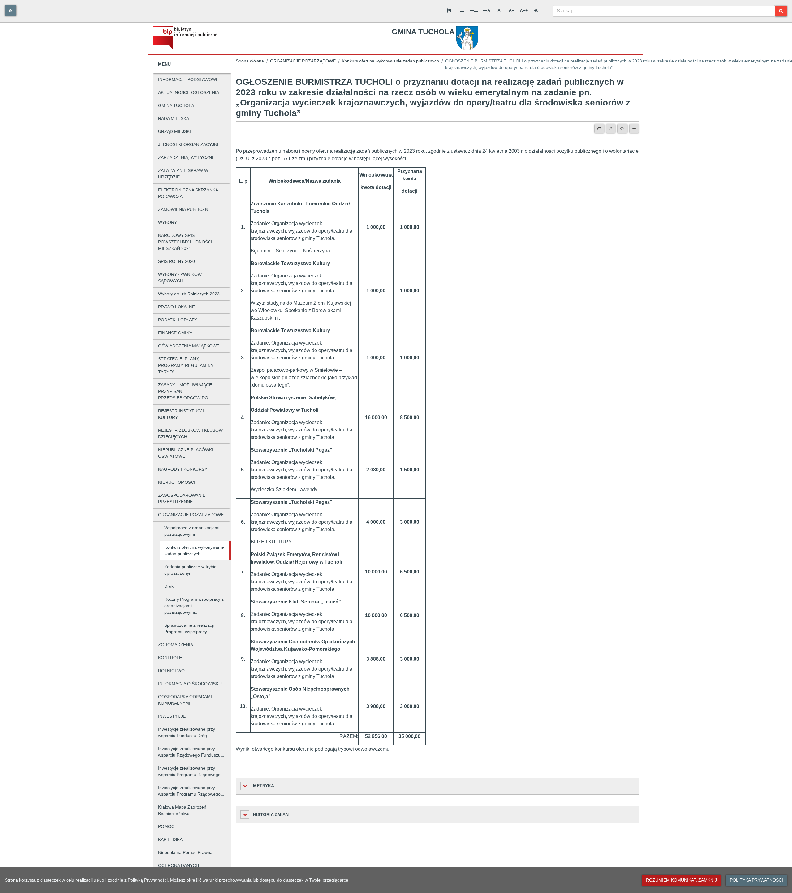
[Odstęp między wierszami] (461, 10)
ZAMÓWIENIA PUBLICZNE (184, 209)
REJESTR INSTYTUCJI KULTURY (181, 414)
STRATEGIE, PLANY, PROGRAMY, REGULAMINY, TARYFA (186, 365)
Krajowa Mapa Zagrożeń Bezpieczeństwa (182, 810)
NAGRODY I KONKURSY (182, 469)
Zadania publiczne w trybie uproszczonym (190, 570)
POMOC (166, 826)
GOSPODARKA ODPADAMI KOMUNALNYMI (185, 700)
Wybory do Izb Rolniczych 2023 (189, 293)
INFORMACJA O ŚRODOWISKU (190, 683)
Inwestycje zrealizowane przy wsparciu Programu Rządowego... (191, 771)
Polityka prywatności (756, 880)
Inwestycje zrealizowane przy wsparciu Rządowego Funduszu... (191, 752)
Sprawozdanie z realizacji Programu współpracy (189, 628)
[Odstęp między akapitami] (449, 10)
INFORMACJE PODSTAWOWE (188, 79)
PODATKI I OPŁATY (177, 319)
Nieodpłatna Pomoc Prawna (185, 852)
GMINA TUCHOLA (176, 105)
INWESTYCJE (172, 716)
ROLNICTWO (171, 670)
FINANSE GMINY (175, 332)
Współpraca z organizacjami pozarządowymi (191, 531)
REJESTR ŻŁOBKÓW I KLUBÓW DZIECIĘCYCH (190, 433)
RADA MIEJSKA (173, 118)
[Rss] (10, 10)
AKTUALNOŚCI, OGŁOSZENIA (188, 92)
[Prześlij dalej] (599, 128)
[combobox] (664, 10)
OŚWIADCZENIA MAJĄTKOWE (188, 345)
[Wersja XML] (622, 128)
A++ (524, 10)
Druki (169, 586)
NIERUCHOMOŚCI (176, 482)
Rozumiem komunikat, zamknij (681, 880)
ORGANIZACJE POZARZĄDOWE (191, 514)
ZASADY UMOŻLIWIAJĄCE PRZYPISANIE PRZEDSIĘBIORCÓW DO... (185, 391)
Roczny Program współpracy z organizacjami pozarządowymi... (194, 606)
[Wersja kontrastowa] (536, 10)
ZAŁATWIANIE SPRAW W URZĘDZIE (183, 173)
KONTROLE (170, 657)
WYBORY (167, 222)
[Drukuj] (634, 128)
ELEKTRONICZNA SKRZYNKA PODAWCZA (188, 193)
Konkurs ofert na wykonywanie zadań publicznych (194, 550)
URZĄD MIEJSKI (174, 131)
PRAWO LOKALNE (176, 306)
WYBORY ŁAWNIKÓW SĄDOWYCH (180, 277)
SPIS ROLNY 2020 (176, 261)
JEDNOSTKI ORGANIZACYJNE (189, 144)
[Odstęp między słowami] (473, 10)
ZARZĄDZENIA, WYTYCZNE (186, 157)
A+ (511, 10)
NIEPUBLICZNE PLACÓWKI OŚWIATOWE (185, 453)
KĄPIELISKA (170, 839)
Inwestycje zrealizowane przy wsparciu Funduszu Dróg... (186, 732)
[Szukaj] (781, 11)
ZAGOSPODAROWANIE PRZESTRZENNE (181, 498)
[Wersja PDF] (610, 128)
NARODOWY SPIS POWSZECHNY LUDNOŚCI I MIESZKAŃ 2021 (186, 242)
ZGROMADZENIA (175, 644)
